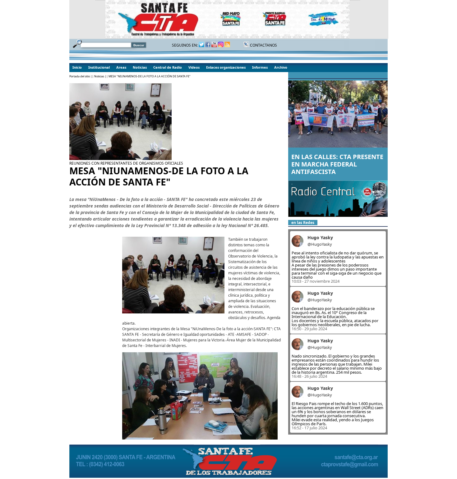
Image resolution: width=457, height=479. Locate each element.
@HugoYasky (319, 244)
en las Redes (302, 222)
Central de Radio (167, 67)
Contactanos (263, 45)
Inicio (77, 67)
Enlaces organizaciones (226, 67)
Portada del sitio (79, 76)
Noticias (140, 67)
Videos (194, 67)
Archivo (280, 67)
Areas (121, 67)
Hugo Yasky (320, 237)
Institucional (99, 67)
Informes (260, 67)
